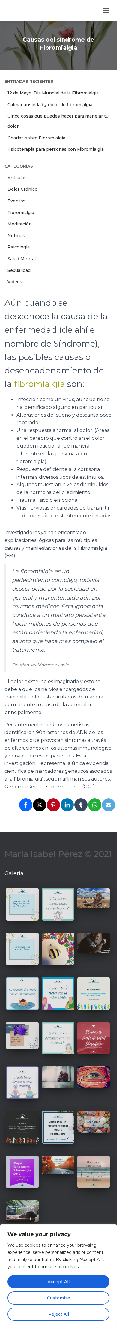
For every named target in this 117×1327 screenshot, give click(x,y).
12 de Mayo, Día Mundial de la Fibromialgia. (54, 93)
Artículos (17, 177)
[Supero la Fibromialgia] (25, 10)
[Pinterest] (53, 804)
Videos (15, 281)
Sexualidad (19, 270)
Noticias (16, 235)
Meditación (20, 224)
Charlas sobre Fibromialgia (36, 138)
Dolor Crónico (23, 189)
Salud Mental (22, 258)
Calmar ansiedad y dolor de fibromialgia (50, 104)
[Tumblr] (81, 804)
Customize (58, 1298)
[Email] (108, 804)
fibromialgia (39, 384)
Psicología (19, 247)
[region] (58, 1275)
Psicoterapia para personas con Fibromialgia (56, 149)
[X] (39, 804)
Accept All (59, 1281)
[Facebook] (25, 804)
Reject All (58, 1314)
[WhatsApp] (94, 804)
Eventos (17, 201)
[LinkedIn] (67, 804)
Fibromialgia (21, 212)
